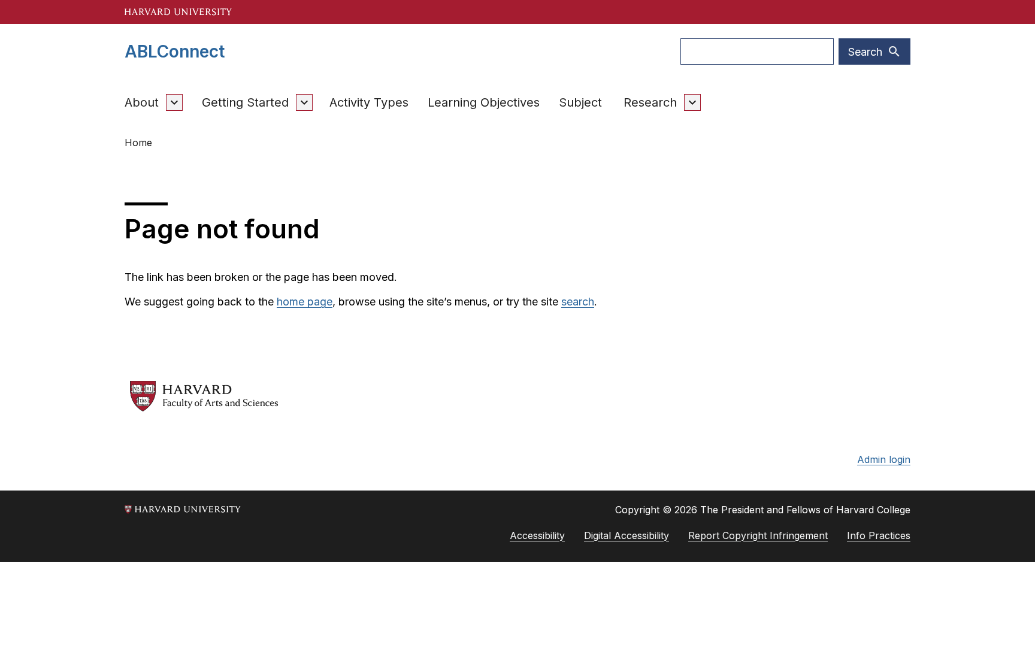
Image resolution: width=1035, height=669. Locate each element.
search (577, 301)
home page (304, 301)
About (142, 102)
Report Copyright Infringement (758, 535)
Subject (580, 102)
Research (650, 102)
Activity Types (368, 102)
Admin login (883, 459)
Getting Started (245, 102)
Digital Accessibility (626, 535)
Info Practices (878, 535)
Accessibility (537, 535)
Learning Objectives (484, 102)
